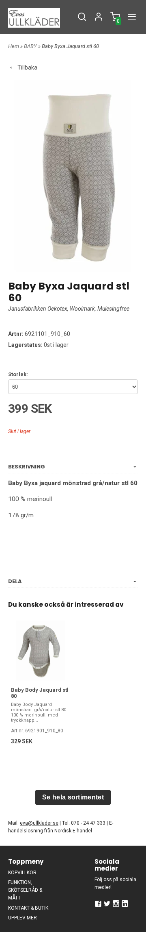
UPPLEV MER (22, 918)
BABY (31, 46)
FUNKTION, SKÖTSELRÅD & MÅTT (25, 890)
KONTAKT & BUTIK (28, 908)
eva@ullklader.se (39, 823)
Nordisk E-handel (73, 831)
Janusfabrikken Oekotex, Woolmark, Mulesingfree (68, 308)
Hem (13, 46)
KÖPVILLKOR (22, 872)
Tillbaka (25, 67)
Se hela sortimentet (73, 797)
